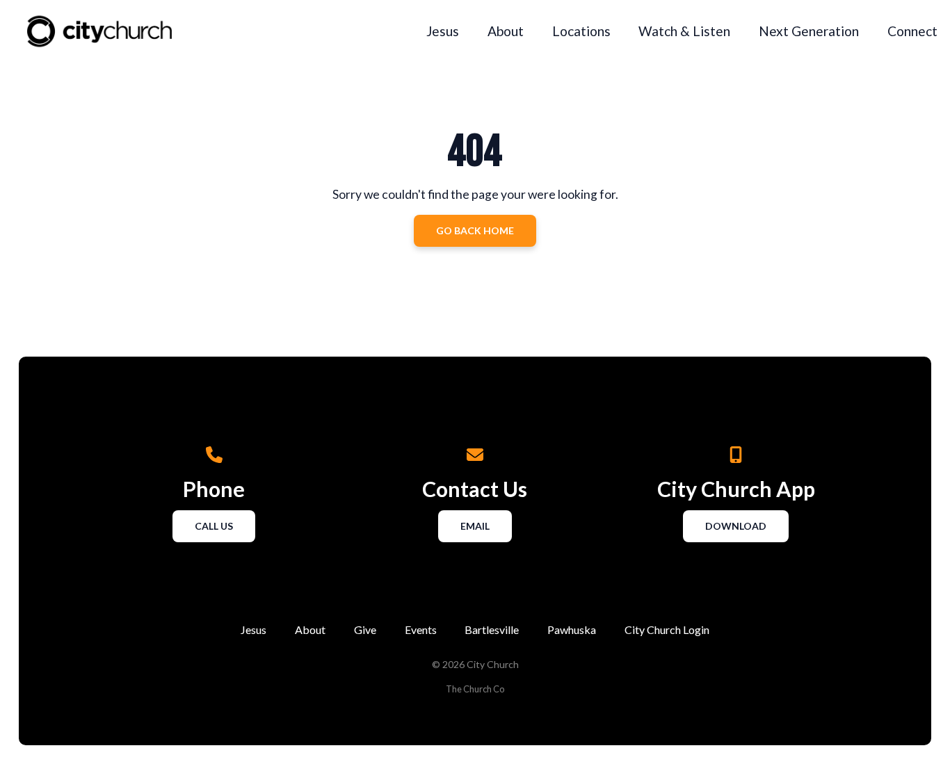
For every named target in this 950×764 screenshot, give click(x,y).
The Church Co (475, 688)
